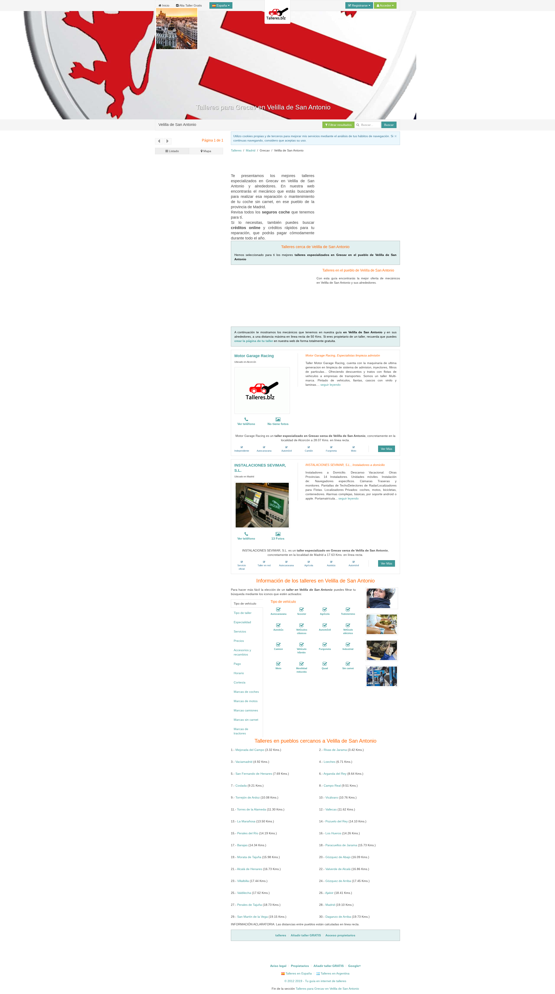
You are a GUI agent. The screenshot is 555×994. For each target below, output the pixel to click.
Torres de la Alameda (251, 809)
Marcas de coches (246, 691)
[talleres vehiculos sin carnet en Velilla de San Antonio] (348, 664)
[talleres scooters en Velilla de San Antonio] (301, 609)
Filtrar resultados (340, 125)
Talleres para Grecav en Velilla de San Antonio (327, 988)
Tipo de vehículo (245, 603)
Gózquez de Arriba (338, 881)
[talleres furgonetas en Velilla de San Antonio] (325, 644)
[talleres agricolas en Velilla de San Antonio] (325, 609)
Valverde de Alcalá (338, 869)
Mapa (206, 151)
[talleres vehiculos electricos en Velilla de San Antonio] (348, 625)
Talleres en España (298, 973)
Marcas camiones (246, 710)
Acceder (385, 5)
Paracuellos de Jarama (341, 845)
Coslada (241, 785)
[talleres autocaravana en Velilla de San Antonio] (278, 609)
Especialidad (242, 622)
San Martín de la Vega (252, 916)
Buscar (389, 125)
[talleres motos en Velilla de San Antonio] (278, 664)
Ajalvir (329, 893)
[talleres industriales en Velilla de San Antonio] (348, 644)
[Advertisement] (310, 162)
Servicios (240, 631)
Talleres (236, 150)
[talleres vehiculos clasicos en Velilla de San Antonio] (301, 625)
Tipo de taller (242, 613)
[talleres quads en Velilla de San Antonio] (325, 664)
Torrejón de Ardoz (247, 797)
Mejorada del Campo (249, 750)
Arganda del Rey (334, 773)
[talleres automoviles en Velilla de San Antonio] (325, 625)
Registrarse (360, 5)
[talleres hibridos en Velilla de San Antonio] (301, 644)
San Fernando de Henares (253, 773)
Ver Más (386, 449)
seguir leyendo (330, 384)
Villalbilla (243, 881)
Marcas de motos (246, 701)
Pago (237, 663)
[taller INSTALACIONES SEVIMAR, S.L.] (262, 505)
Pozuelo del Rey (336, 821)
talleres (341, 981)
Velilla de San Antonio (177, 124)
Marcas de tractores (241, 731)
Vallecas (331, 809)
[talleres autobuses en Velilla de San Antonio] (278, 625)
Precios (239, 641)
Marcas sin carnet (246, 719)
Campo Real (332, 785)
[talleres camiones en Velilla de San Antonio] (278, 644)
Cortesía (239, 682)
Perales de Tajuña (249, 904)
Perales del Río (247, 833)
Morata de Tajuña (249, 857)
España (222, 5)
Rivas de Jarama (335, 750)
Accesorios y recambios (242, 652)
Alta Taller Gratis (190, 5)
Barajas (242, 845)
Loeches (329, 761)
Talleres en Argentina (334, 973)
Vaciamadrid (243, 761)
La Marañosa (246, 821)
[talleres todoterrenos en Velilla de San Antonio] (348, 609)
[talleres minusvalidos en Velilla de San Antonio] (301, 664)
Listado (173, 151)
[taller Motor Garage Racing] (262, 390)
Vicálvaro (331, 797)
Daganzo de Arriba (338, 916)
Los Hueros (333, 833)
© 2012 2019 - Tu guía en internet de (310, 981)
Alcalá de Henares (249, 869)
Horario (239, 673)
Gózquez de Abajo (338, 857)
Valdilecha (244, 893)
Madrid (250, 150)
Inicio (165, 5)
